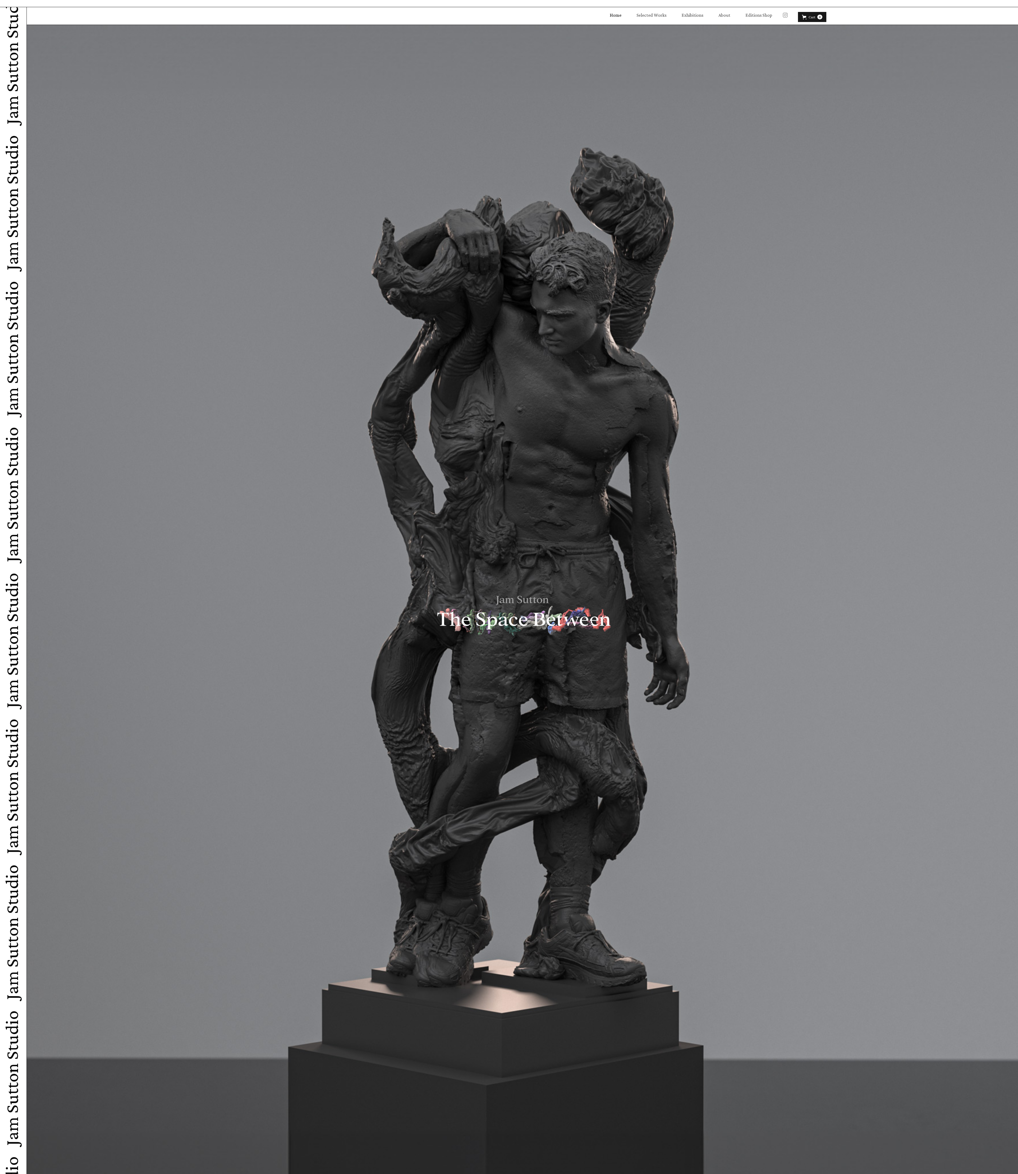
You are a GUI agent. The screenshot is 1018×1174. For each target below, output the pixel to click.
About (724, 15)
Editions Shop (758, 15)
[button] (812, 17)
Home (615, 15)
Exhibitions (692, 15)
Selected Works (651, 15)
